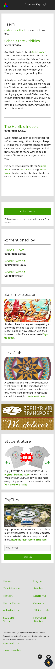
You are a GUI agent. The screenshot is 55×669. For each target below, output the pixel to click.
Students (39, 595)
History (8, 595)
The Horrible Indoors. (21, 127)
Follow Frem (27, 211)
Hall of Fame (11, 603)
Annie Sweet (38, 52)
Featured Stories (39, 619)
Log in (37, 581)
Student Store (8, 619)
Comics (38, 603)
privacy (6, 650)
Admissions (11, 610)
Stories (38, 588)
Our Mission (11, 588)
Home (7, 581)
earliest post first (14, 30)
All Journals (41, 610)
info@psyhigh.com (11, 643)
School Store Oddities (22, 41)
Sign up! (27, 557)
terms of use (16, 650)
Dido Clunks (25, 170)
